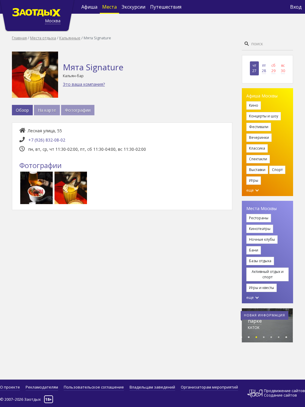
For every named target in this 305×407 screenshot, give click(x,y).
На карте (47, 110)
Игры (253, 180)
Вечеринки (259, 137)
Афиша (89, 7)
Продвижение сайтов (284, 391)
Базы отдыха (260, 260)
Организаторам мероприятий (209, 387)
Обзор (22, 110)
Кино (253, 105)
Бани (253, 250)
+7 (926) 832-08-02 (46, 140)
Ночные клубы (262, 239)
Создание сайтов (280, 395)
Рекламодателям (42, 387)
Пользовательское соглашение (94, 387)
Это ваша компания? (84, 84)
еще (250, 190)
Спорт (277, 169)
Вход (296, 7)
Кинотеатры (259, 228)
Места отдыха (43, 38)
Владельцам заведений (152, 387)
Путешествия (165, 7)
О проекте (10, 387)
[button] (241, 336)
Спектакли (258, 158)
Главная (19, 38)
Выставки (257, 169)
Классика (257, 148)
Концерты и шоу (263, 116)
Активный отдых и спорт (268, 274)
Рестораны (258, 217)
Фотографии (78, 110)
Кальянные (69, 38)
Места (109, 7)
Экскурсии (133, 7)
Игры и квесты (261, 287)
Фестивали (258, 126)
